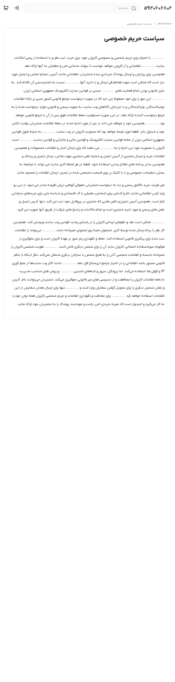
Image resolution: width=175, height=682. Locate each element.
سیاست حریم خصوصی (139, 24)
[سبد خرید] (6, 7)
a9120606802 (158, 8)
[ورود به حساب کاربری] (17, 7)
